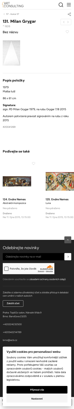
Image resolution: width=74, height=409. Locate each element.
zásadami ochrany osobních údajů (47, 279)
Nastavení (37, 398)
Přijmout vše (37, 389)
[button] (67, 239)
